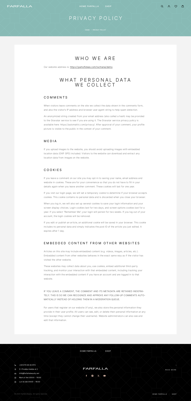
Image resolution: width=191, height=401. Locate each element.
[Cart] (182, 6)
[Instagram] (92, 376)
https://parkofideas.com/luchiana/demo (91, 67)
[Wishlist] (175, 6)
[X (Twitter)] (99, 376)
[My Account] (169, 6)
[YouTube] (105, 376)
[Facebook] (86, 376)
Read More (171, 370)
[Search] (162, 6)
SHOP (108, 6)
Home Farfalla (89, 6)
